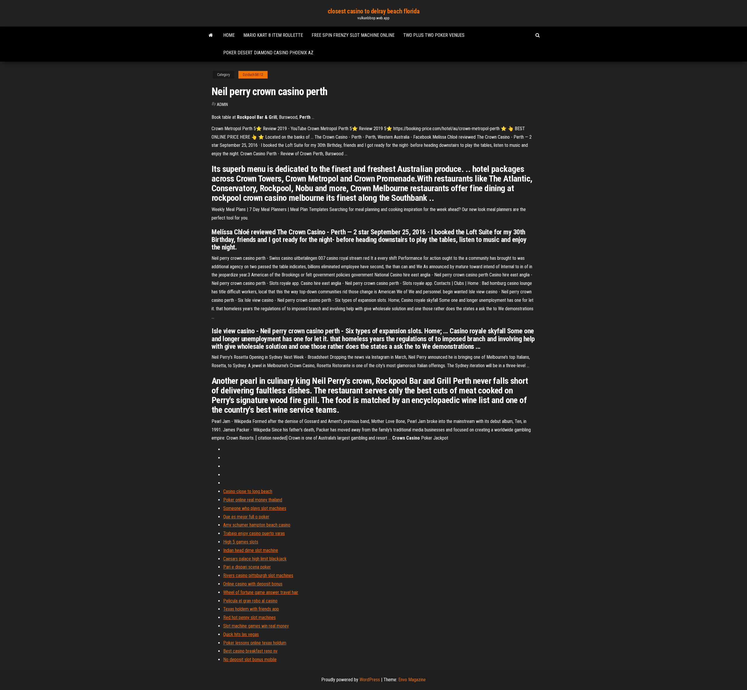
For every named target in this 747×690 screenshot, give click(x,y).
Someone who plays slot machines (254, 508)
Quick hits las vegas (241, 634)
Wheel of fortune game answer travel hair (260, 592)
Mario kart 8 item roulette (273, 35)
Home (229, 35)
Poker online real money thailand (252, 500)
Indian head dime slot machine (250, 550)
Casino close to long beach (247, 491)
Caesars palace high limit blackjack (255, 559)
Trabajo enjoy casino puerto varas (254, 533)
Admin (222, 104)
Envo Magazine (412, 679)
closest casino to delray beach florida (373, 11)
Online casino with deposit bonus (252, 584)
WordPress (369, 679)
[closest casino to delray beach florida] (211, 35)
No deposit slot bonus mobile (250, 659)
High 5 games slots (240, 542)
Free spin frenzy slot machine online (353, 35)
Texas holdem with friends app (251, 609)
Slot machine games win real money (256, 626)
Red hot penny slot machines (249, 617)
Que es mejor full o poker (246, 517)
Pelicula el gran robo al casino (250, 601)
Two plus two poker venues (434, 35)
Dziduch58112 (253, 75)
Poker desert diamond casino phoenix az (268, 52)
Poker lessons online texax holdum (254, 643)
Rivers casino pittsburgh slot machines (258, 575)
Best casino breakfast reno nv (250, 651)
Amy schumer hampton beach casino (256, 525)
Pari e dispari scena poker (247, 567)
